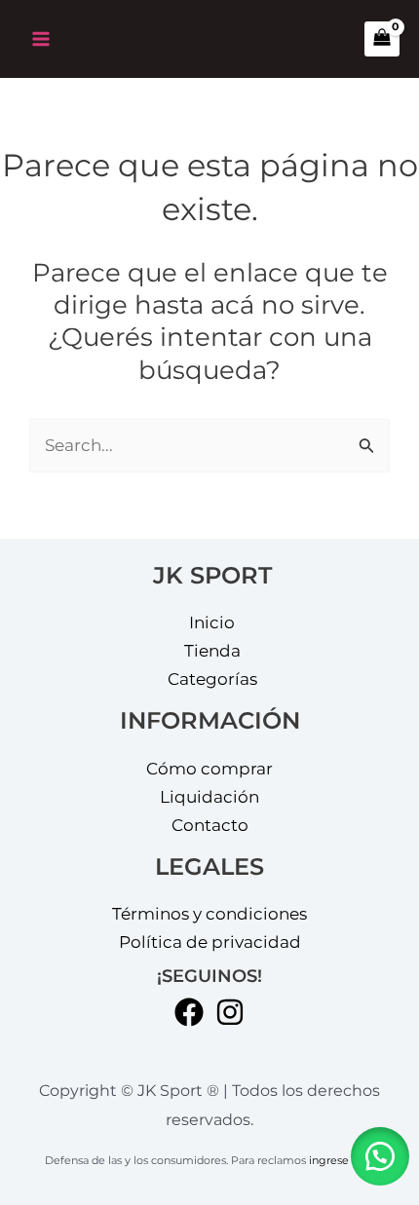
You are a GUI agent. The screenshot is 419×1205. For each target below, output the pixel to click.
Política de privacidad (210, 942)
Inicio (212, 622)
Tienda (212, 650)
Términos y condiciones (209, 913)
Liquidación (209, 797)
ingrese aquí (341, 1160)
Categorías (212, 679)
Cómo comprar (209, 768)
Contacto (209, 825)
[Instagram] (230, 1012)
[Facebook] (189, 1012)
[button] (380, 1156)
